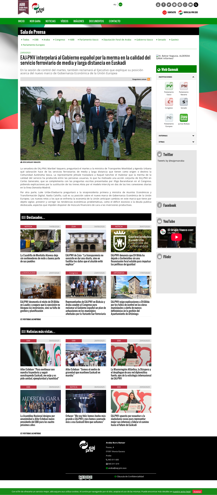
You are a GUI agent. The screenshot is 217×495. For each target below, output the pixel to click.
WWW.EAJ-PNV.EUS (190, 12)
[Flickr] (174, 4)
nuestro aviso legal (181, 491)
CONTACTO (171, 12)
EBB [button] (36, 39)
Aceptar (197, 491)
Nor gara (35, 21)
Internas (163, 135)
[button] (196, 4)
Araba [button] (46, 39)
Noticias (51, 21)
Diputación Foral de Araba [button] (117, 39)
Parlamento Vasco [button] (88, 39)
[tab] (176, 77)
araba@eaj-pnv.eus (117, 468)
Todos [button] (25, 39)
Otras (161, 142)
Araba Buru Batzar (115, 442)
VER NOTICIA (30, 249)
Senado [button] (161, 39)
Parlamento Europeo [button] (33, 44)
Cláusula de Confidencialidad (130, 476)
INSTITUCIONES (165, 77)
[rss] (148, 79)
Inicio (21, 21)
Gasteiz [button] (174, 39)
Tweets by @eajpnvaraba (171, 160)
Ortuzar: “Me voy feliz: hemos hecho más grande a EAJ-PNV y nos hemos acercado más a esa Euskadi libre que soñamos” (86, 419)
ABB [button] (71, 39)
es (120, 4)
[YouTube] (158, 4)
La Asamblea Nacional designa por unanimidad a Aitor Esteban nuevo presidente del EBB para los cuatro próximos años (37, 420)
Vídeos (64, 21)
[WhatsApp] (185, 4)
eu (115, 4)
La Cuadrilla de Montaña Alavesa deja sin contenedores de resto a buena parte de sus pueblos (40, 258)
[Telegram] (179, 4)
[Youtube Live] (190, 4)
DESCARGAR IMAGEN (32, 162)
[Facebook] (163, 4)
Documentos (96, 21)
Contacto (114, 21)
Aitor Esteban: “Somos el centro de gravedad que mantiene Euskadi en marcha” (83, 372)
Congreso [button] (59, 39)
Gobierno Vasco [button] (144, 39)
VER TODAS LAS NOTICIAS (32, 319)
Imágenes (78, 21)
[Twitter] (169, 4)
